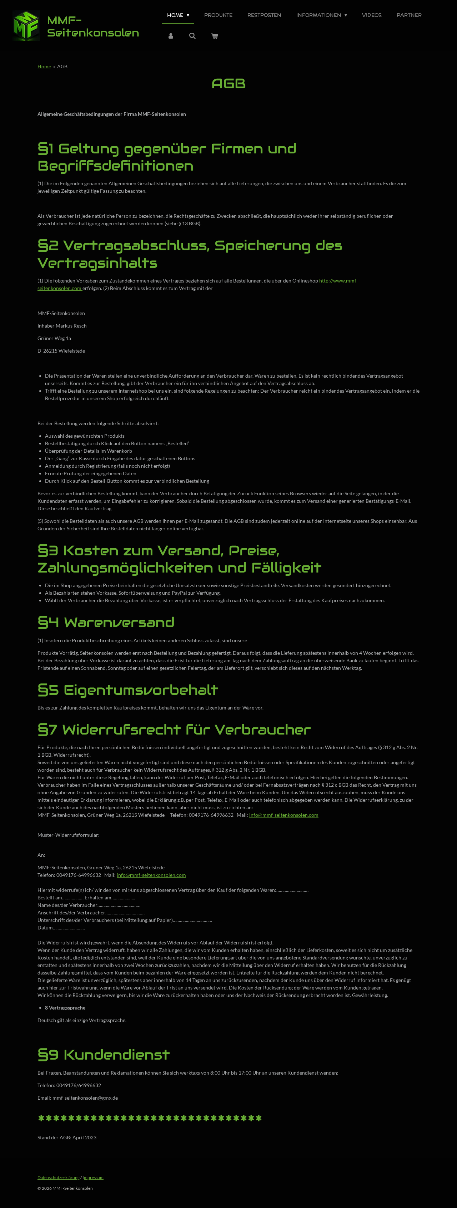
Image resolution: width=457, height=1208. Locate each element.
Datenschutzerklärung (58, 1177)
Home (44, 66)
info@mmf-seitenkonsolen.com (283, 815)
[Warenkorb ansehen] (214, 36)
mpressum (94, 1177)
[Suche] (192, 36)
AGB (62, 66)
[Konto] (170, 36)
